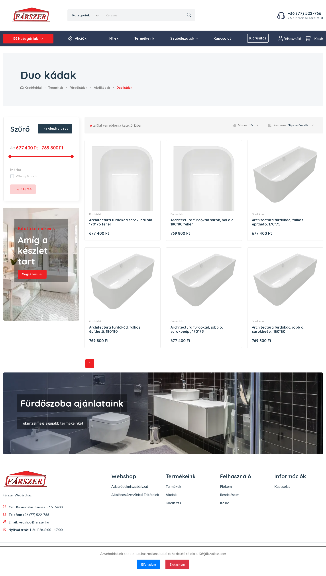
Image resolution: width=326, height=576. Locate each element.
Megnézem (30, 274)
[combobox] (85, 15)
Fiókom (226, 486)
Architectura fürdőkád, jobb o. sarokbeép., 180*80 (278, 329)
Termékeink (144, 38)
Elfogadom (148, 564)
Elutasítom (177, 564)
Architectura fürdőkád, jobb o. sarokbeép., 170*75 (197, 329)
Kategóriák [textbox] (81, 15)
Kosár (224, 503)
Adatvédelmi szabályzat (129, 486)
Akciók (80, 38)
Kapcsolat (222, 38)
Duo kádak (95, 214)
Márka (15, 169)
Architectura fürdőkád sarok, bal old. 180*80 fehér (202, 222)
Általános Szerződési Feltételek (135, 494)
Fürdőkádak (78, 87)
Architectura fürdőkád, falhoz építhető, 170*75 (277, 222)
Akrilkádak (102, 87)
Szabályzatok (182, 38)
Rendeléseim (229, 494)
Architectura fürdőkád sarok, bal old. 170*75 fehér (121, 222)
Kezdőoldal (33, 87)
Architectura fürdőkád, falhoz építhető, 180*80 (115, 329)
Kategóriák (28, 38)
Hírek (113, 38)
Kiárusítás (257, 38)
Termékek (55, 87)
